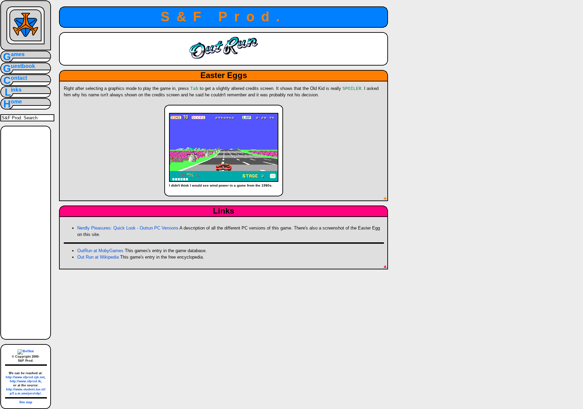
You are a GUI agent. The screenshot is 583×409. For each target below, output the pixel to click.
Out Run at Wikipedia (98, 257)
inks (16, 90)
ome (16, 101)
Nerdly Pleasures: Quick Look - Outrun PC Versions (127, 228)
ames (18, 54)
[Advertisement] (25, 231)
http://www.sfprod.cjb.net (25, 377)
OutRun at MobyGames (100, 250)
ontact (19, 78)
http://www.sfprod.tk (25, 381)
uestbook (23, 66)
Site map (25, 402)
